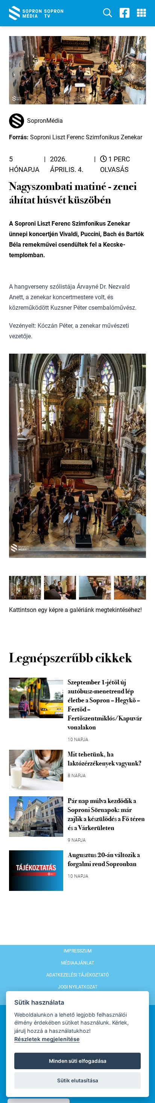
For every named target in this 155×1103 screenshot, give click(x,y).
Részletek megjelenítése (47, 1039)
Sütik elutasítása (77, 1080)
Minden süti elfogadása (77, 1061)
